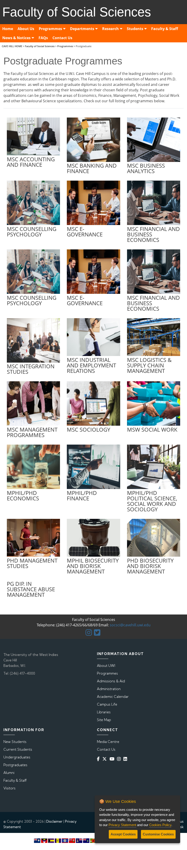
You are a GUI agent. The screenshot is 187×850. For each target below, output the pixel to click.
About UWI (106, 665)
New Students (14, 742)
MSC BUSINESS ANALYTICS (146, 168)
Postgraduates (15, 765)
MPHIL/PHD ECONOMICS (23, 495)
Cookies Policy (160, 825)
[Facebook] (99, 759)
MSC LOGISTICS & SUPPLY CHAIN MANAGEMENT (149, 365)
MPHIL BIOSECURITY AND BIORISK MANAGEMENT (93, 566)
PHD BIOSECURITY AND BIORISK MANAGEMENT (150, 566)
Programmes (65, 46)
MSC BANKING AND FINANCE (92, 168)
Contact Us (106, 749)
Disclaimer (54, 821)
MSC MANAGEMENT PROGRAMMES (32, 432)
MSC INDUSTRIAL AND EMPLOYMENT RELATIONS (91, 365)
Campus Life (107, 704)
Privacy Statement (122, 825)
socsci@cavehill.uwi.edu (130, 624)
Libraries (104, 712)
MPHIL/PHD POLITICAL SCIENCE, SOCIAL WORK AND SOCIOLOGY (152, 501)
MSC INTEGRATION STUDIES (31, 368)
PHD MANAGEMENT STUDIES (32, 563)
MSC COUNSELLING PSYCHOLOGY (31, 231)
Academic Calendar (113, 696)
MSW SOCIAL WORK (152, 429)
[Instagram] (119, 759)
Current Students (17, 749)
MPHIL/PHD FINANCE (82, 495)
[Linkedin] (126, 759)
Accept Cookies (123, 834)
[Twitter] (105, 759)
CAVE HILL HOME (12, 46)
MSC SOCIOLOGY (88, 429)
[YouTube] (112, 759)
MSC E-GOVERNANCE (85, 231)
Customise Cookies (158, 834)
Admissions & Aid (111, 681)
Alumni (8, 773)
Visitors (9, 788)
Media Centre (108, 742)
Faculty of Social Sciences (40, 46)
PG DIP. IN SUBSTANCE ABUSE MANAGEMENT (31, 589)
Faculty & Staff (15, 780)
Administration (109, 689)
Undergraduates (16, 757)
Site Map (104, 720)
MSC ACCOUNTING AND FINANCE (31, 161)
